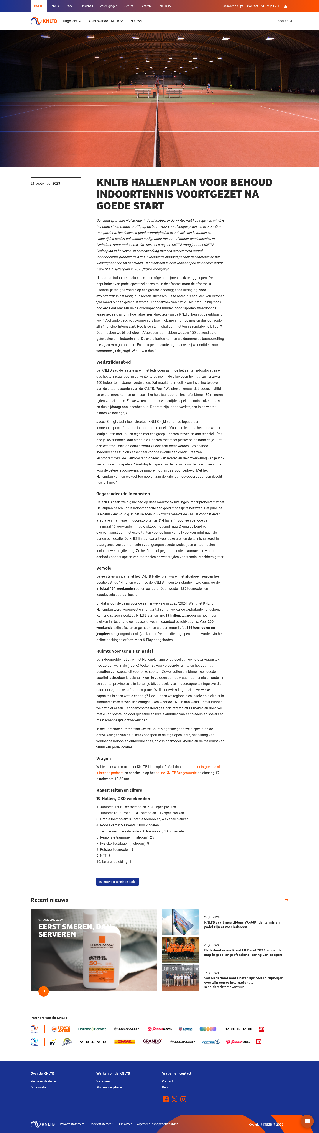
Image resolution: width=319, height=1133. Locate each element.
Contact (252, 6)
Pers (165, 1087)
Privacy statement (72, 1124)
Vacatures (103, 1081)
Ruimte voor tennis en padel (117, 882)
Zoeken (282, 21)
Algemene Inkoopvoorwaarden (157, 1124)
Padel (69, 6)
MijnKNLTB (274, 6)
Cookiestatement (101, 1124)
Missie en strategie (43, 1081)
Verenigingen (108, 6)
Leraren (145, 6)
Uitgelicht (70, 21)
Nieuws (136, 21)
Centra (128, 6)
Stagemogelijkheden (109, 1087)
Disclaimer (125, 1124)
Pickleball (86, 6)
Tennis (54, 6)
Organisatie (38, 1087)
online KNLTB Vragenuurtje (176, 773)
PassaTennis (229, 6)
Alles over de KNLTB (104, 21)
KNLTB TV (164, 6)
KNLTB (38, 6)
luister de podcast (110, 773)
